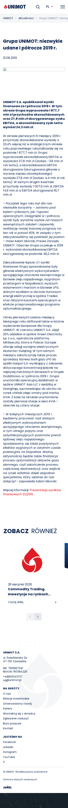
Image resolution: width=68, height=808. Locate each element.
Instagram (10, 752)
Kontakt (8, 728)
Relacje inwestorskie (16, 698)
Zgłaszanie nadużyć (16, 718)
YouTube (9, 757)
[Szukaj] (38, 6)
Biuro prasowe (12, 723)
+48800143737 (12, 676)
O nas (7, 693)
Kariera (7, 708)
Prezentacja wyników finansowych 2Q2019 (32, 492)
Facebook (9, 742)
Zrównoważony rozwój (17, 703)
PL (47, 6)
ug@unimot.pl (12, 680)
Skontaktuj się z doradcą (19, 713)
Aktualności (26, 18)
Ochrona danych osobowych (20, 779)
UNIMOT (8, 18)
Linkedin (8, 747)
